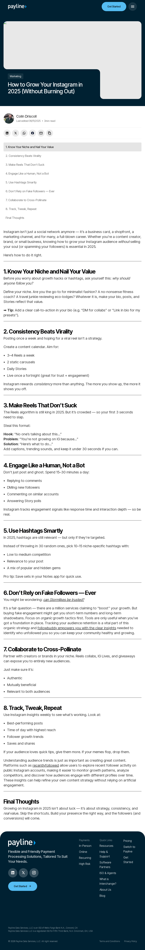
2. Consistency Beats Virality (23, 156)
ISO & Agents (108, 873)
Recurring (85, 858)
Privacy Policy (130, 941)
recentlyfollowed (46, 765)
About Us (105, 889)
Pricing (127, 841)
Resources (106, 845)
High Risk (84, 864)
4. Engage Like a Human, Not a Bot (27, 173)
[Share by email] (41, 133)
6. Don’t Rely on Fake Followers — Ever (30, 191)
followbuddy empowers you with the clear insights (76, 628)
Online (83, 852)
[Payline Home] (17, 6)
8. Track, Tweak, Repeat (21, 209)
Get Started (114, 6)
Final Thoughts (15, 218)
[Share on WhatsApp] (24, 133)
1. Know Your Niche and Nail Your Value (30, 147)
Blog (102, 895)
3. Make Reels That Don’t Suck (25, 164)
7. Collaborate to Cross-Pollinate (26, 200)
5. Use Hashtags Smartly (21, 182)
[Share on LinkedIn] (7, 133)
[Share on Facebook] (32, 133)
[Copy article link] (49, 133)
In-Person (85, 845)
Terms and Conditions (109, 941)
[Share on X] (15, 133)
